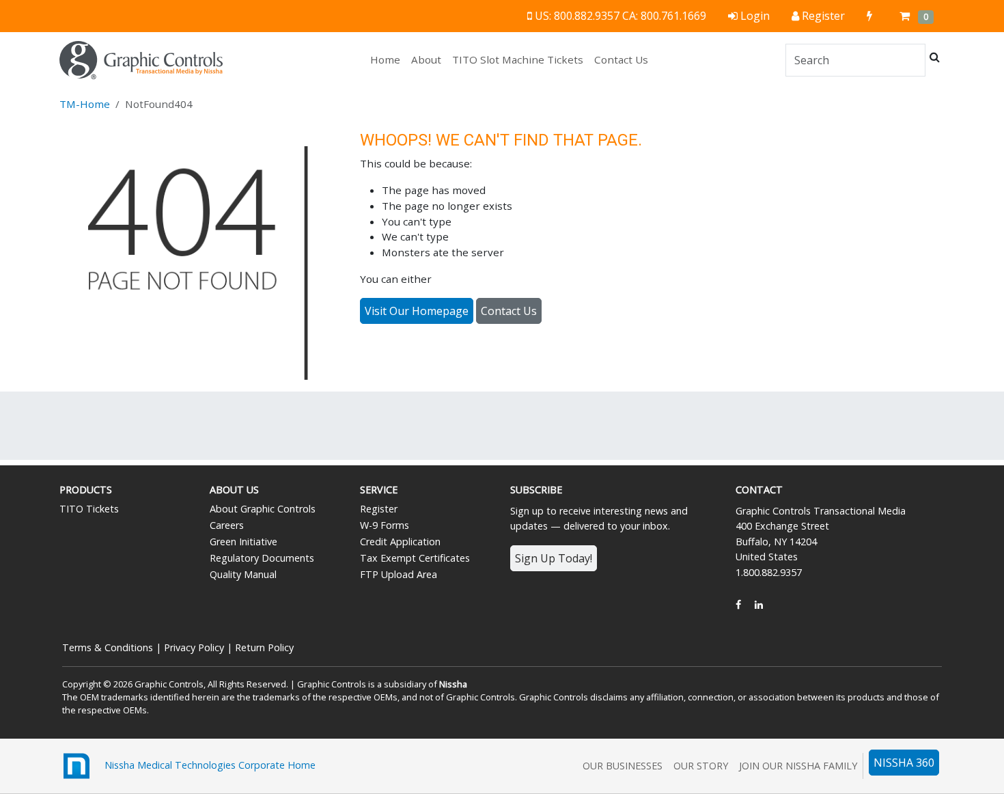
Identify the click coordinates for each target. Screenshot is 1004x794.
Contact (759, 489)
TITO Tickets (89, 508)
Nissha (453, 684)
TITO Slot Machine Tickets (517, 59)
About (426, 59)
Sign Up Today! (553, 558)
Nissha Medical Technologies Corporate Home (205, 764)
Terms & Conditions (107, 647)
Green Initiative (243, 541)
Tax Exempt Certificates (415, 557)
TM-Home (84, 104)
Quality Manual (243, 574)
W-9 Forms (384, 525)
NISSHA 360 (904, 762)
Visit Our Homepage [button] (417, 310)
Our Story (700, 765)
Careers (227, 525)
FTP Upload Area (398, 574)
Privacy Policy (194, 647)
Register (379, 508)
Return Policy (264, 647)
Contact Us (621, 59)
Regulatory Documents (262, 557)
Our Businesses (623, 765)
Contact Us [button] (509, 310)
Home (388, 59)
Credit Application (400, 541)
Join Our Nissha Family (798, 765)
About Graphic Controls (263, 508)
